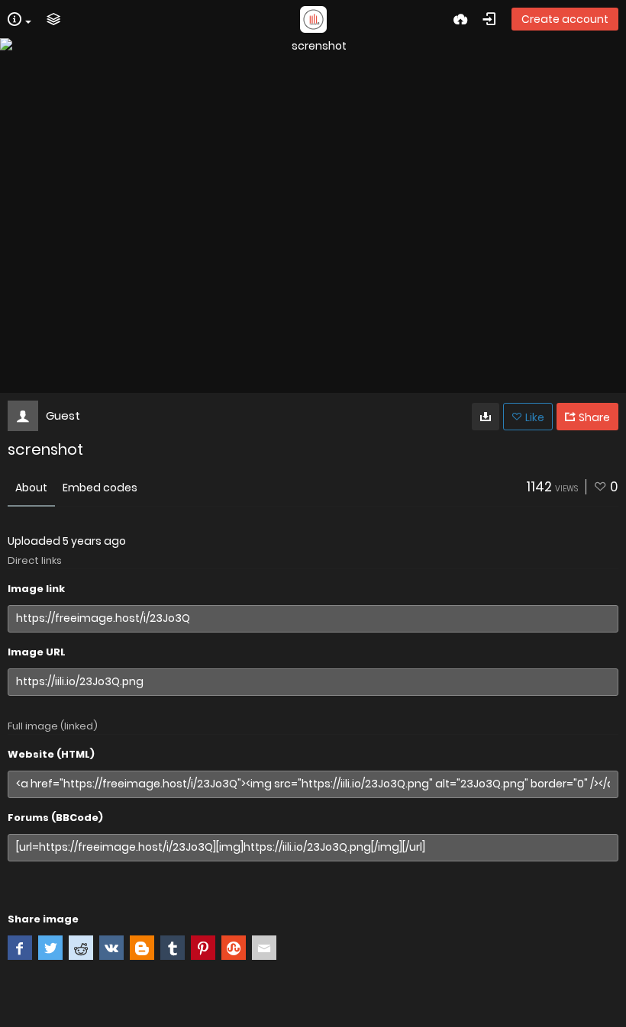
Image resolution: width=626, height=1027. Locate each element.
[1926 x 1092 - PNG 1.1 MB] (485, 416)
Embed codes (100, 487)
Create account (564, 19)
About (31, 487)
